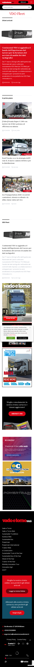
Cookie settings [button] (22, 338)
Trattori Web (6, 548)
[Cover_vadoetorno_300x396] (17, 302)
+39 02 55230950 (10, 630)
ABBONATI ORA (17, 414)
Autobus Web (6, 537)
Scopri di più (17, 613)
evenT (4, 570)
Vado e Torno (7, 528)
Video (18, 130)
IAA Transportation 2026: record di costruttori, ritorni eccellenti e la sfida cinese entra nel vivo (16, 197)
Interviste (15, 167)
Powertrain (6, 542)
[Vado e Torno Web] (8, 2)
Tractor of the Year (8, 562)
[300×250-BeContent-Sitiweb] (17, 449)
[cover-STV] (17, 367)
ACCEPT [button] (11, 338)
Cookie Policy (12, 335)
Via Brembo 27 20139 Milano (14, 626)
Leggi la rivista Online (17, 591)
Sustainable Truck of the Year (12, 553)
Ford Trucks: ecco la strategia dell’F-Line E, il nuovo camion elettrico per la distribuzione (16, 160)
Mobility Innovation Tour (10, 564)
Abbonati (23, 2)
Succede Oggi (16, 82)
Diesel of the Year (8, 559)
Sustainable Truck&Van (10, 534)
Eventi (14, 204)
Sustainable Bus (7, 539)
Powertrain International (10, 545)
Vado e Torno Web (8, 531)
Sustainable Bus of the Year (11, 556)
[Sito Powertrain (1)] (17, 498)
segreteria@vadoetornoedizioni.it (16, 634)
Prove (14, 130)
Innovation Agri (7, 567)
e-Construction (7, 551)
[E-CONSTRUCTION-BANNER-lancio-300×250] (17, 473)
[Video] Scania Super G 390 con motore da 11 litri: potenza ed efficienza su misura (14, 124)
